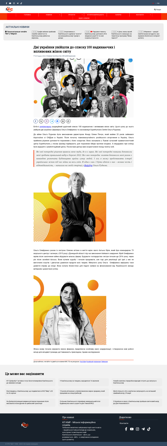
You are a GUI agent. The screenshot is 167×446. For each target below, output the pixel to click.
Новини (49, 15)
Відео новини (84, 18)
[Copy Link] (68, 121)
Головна (27, 15)
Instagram (97, 361)
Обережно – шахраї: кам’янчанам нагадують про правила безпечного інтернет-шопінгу (149, 35)
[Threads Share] (63, 121)
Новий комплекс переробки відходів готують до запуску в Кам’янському (134, 382)
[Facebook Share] (36, 121)
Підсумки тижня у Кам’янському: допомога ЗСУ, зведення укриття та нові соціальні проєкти (96, 35)
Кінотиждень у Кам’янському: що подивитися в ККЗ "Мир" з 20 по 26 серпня (29, 392)
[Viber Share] (46, 121)
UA (153, 3)
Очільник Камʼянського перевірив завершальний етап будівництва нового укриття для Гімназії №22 (80, 402)
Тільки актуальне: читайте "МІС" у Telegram (16, 33)
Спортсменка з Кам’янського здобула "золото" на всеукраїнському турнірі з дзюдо (69, 35)
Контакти (140, 15)
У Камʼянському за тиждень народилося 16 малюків (79, 381)
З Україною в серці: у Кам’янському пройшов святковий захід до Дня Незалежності (136, 402)
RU (158, 3)
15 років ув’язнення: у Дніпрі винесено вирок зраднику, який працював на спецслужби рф (82, 392)
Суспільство (57, 56)
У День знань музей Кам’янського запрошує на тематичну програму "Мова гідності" (121, 35)
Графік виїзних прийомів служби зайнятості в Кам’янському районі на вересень (44, 35)
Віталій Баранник (69, 56)
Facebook (89, 361)
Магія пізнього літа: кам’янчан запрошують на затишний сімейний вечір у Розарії (134, 392)
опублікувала (46, 127)
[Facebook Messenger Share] (57, 121)
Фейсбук (88, 165)
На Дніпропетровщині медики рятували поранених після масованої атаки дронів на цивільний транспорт (27, 402)
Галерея (118, 15)
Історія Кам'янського (95, 15)
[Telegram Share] (52, 121)
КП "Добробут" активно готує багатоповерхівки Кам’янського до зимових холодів (29, 382)
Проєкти (71, 15)
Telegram (104, 361)
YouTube (83, 361)
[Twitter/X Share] (41, 121)
